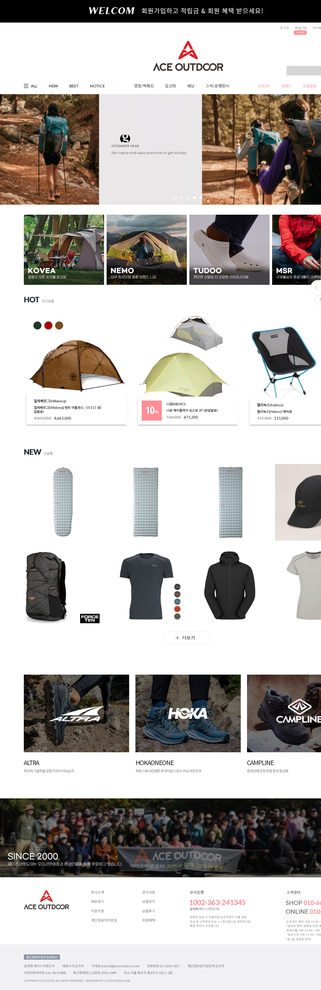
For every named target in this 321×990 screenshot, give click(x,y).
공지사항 (148, 892)
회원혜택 (148, 920)
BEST (74, 85)
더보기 (188, 637)
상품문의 (148, 901)
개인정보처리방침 (104, 920)
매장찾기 (97, 901)
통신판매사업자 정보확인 (41, 957)
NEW (53, 85)
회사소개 (97, 892)
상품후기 (148, 911)
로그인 (284, 28)
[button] (58, 151)
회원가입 (301, 28)
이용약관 (97, 911)
